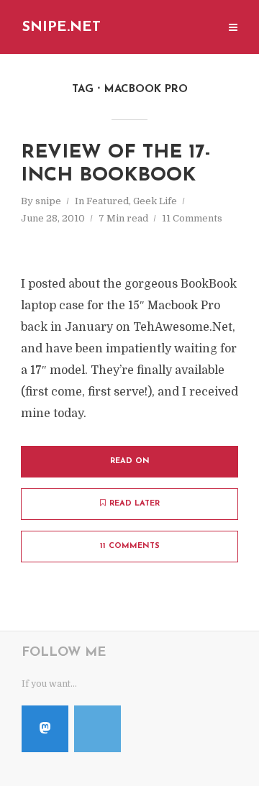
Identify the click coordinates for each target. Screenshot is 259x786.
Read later (134, 504)
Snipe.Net (61, 27)
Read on (130, 461)
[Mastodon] (45, 728)
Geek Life (155, 201)
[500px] (97, 728)
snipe (48, 201)
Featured (107, 201)
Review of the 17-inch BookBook (116, 164)
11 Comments (192, 218)
